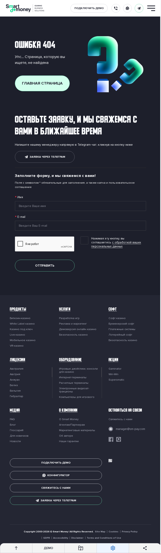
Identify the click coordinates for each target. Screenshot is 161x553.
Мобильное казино (23, 340)
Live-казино (17, 334)
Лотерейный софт (118, 334)
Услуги (63, 309)
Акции (111, 360)
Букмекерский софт (119, 323)
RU (108, 461)
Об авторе (65, 435)
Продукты (18, 309)
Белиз (14, 385)
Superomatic (114, 379)
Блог (13, 424)
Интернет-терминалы (71, 377)
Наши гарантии (68, 441)
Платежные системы (120, 329)
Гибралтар (16, 396)
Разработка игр (68, 318)
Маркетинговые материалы (76, 430)
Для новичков (19, 435)
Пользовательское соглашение (34, 543)
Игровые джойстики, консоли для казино (77, 370)
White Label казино (22, 323)
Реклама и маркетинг (72, 323)
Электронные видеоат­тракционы (73, 390)
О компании (67, 410)
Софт (111, 309)
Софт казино (115, 318)
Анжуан (15, 379)
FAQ (12, 419)
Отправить (43, 266)
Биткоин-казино (20, 318)
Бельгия (15, 390)
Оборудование (69, 360)
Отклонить (136, 532)
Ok (135, 542)
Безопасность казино (72, 334)
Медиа (15, 410)
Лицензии (17, 360)
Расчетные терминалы (72, 383)
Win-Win (111, 374)
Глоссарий (16, 430)
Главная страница (41, 83)
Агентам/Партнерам (71, 424)
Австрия (15, 374)
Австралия (16, 368)
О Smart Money (68, 419)
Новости (15, 441)
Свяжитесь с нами (118, 419)
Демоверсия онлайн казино (76, 329)
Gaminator (113, 368)
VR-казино (17, 345)
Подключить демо (89, 8)
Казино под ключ (21, 329)
